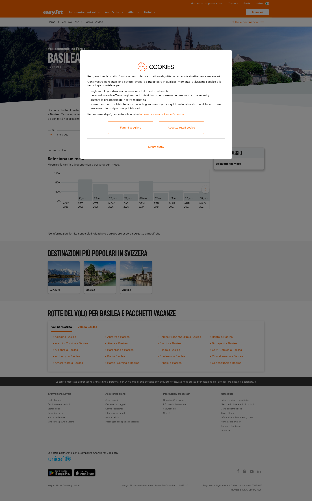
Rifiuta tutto (156, 147)
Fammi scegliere (130, 127)
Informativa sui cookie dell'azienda (161, 114)
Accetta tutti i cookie (181, 127)
